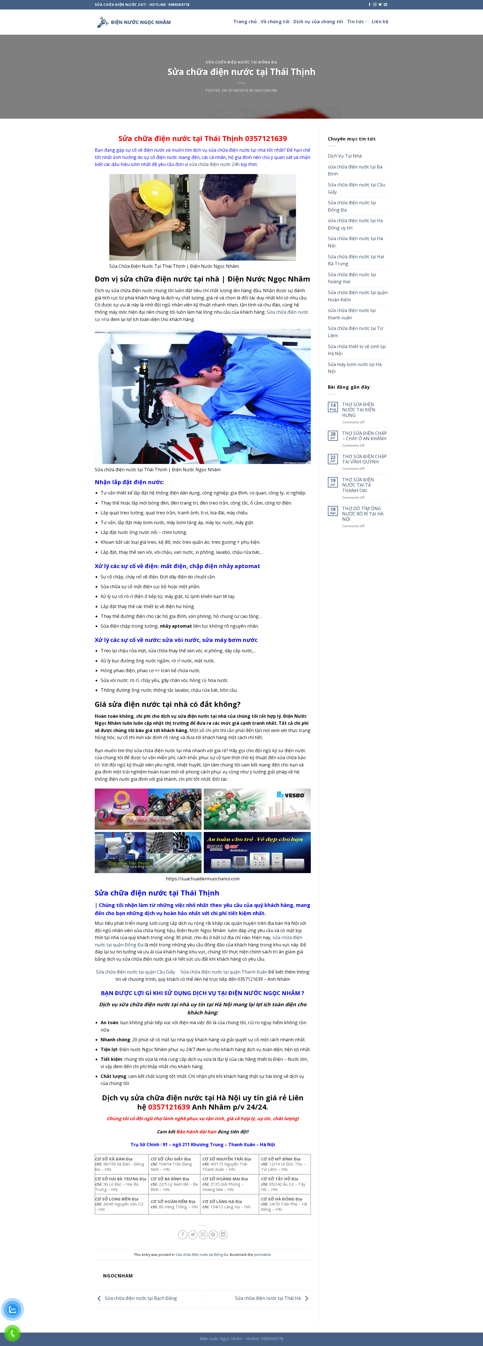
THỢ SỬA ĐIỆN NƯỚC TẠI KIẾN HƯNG (358, 410)
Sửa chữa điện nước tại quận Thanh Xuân (224, 972)
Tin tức (355, 21)
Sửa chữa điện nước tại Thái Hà (268, 1298)
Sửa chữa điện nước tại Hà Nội (355, 242)
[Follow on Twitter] (380, 5)
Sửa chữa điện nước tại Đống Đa (241, 62)
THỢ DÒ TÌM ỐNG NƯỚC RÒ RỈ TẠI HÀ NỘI (362, 514)
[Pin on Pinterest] (213, 1234)
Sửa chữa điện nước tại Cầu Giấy (356, 188)
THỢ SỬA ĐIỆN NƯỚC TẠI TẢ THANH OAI (358, 485)
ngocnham (266, 90)
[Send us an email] (385, 5)
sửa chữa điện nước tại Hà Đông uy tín (355, 224)
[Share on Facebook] (182, 1234)
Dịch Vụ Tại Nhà (345, 156)
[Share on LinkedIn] (223, 1234)
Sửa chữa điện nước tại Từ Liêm (355, 332)
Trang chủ (245, 21)
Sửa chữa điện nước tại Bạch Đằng (140, 1298)
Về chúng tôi (275, 21)
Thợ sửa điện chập (246, 866)
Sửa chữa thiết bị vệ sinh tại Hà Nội (357, 350)
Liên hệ (380, 21)
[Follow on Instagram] (375, 5)
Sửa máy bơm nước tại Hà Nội (355, 368)
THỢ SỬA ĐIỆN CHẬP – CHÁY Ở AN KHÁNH (364, 436)
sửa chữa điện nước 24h (214, 164)
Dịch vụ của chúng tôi (318, 21)
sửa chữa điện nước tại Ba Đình (355, 170)
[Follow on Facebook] (369, 5)
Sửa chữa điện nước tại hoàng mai (352, 278)
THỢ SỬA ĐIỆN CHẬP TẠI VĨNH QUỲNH (364, 459)
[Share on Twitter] (192, 1234)
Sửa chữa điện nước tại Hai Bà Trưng (356, 260)
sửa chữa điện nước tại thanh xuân (352, 314)
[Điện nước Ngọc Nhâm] (134, 22)
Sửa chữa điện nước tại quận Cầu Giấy (135, 972)
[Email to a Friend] (203, 1234)
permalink (262, 1254)
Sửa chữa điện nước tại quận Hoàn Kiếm (358, 296)
